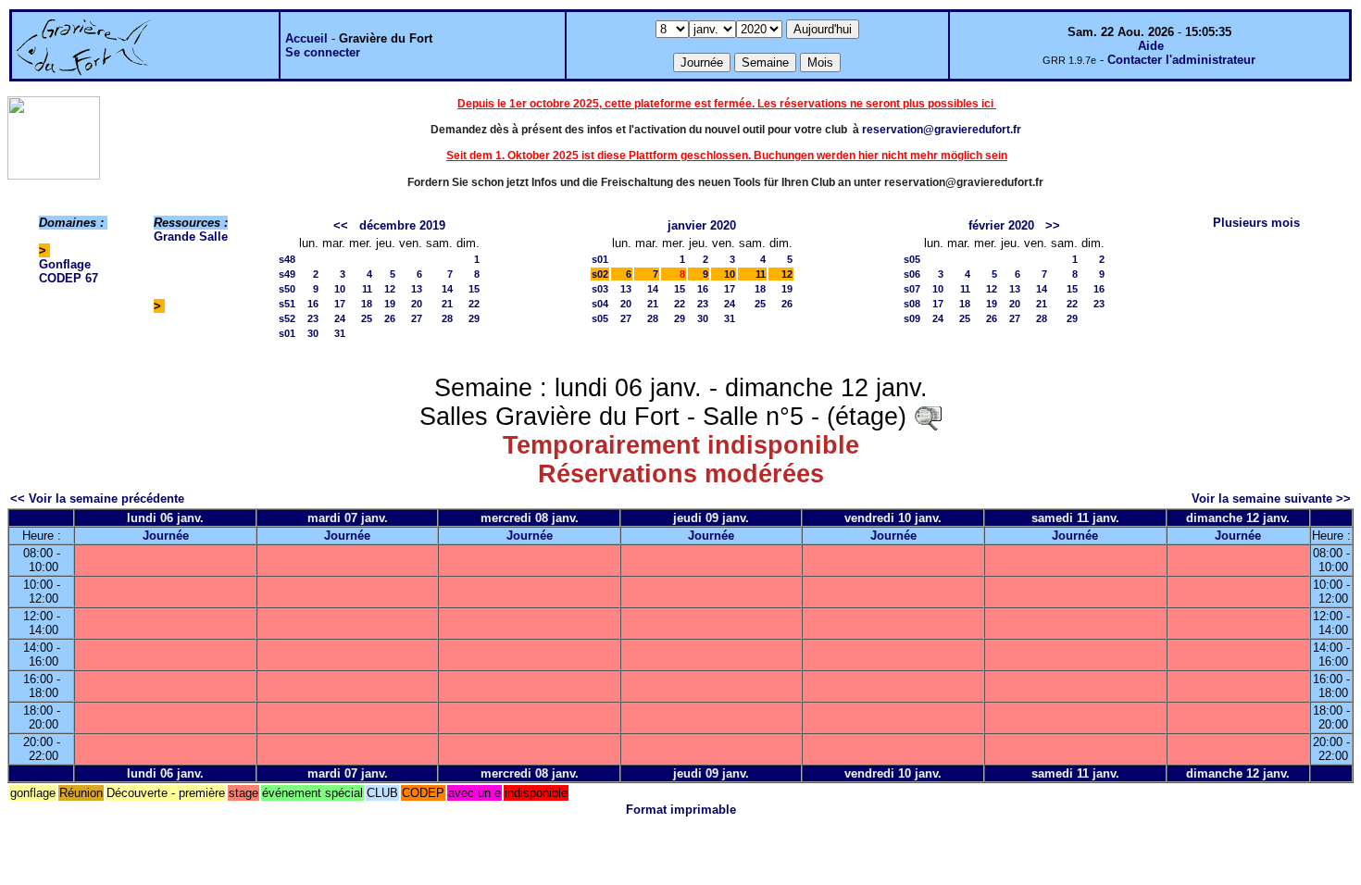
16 (312, 303)
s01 (287, 333)
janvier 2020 (702, 225)
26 (389, 318)
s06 (912, 274)
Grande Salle (191, 236)
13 (416, 288)
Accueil (306, 38)
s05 (600, 318)
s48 (287, 259)
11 (367, 288)
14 (447, 288)
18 (366, 303)
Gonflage (65, 264)
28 (447, 318)
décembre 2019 (402, 225)
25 (366, 318)
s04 (600, 303)
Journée (166, 535)
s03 (600, 288)
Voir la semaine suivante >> (1271, 498)
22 (474, 303)
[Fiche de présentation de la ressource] (928, 416)
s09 (912, 318)
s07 (912, 288)
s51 (287, 303)
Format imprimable (681, 809)
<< (340, 225)
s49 (287, 274)
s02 (600, 274)
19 (389, 303)
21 (447, 303)
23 (312, 318)
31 (339, 333)
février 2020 (1001, 225)
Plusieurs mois (1256, 223)
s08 (912, 303)
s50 (287, 288)
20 (416, 303)
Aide (1151, 46)
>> (1052, 225)
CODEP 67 (68, 278)
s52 (287, 318)
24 (339, 318)
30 (312, 333)
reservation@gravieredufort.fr (941, 129)
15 (474, 288)
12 (389, 288)
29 (474, 318)
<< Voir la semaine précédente (97, 498)
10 (339, 288)
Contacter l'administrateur (1181, 60)
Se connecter (322, 52)
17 (339, 303)
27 (416, 318)
